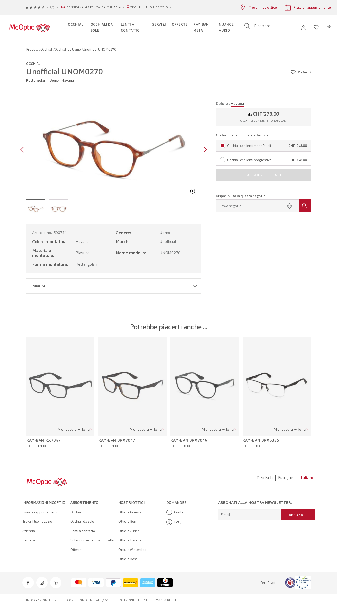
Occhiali (46, 49)
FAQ (177, 522)
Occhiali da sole (82, 521)
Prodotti (32, 49)
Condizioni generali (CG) (87, 600)
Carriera (28, 540)
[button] (303, 27)
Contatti (180, 512)
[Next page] (203, 150)
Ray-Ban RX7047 (43, 440)
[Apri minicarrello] (328, 27)
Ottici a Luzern (129, 540)
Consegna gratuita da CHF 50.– (93, 7)
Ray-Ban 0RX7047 (116, 440)
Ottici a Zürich (129, 531)
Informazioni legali (43, 600)
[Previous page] (23, 150)
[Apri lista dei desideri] (316, 27)
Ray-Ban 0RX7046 (188, 440)
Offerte (75, 549)
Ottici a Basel (128, 559)
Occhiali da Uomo (68, 49)
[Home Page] (29, 27)
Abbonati (298, 515)
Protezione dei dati (132, 600)
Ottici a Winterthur (132, 549)
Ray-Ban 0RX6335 (261, 440)
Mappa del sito (168, 600)
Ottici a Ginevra (130, 512)
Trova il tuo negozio (149, 7)
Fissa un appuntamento (40, 512)
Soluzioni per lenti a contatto (92, 540)
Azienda (28, 531)
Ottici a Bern (127, 521)
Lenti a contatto (82, 531)
